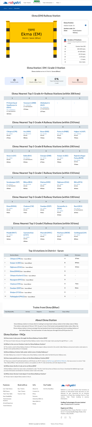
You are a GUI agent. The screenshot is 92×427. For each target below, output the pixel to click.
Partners (35, 396)
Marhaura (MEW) (63, 233)
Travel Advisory (7, 405)
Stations (11, 8)
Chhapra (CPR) (12, 132)
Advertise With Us (38, 399)
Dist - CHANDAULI (11, 109)
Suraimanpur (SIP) (13, 182)
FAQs (34, 393)
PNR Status (6, 391)
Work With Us (37, 401)
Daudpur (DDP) (45, 206)
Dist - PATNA (60, 133)
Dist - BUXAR (43, 133)
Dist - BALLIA (26, 158)
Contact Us (36, 391)
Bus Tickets (21, 388)
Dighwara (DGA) (63, 182)
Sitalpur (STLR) (15, 292)
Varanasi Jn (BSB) (29, 103)
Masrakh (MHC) (46, 233)
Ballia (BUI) (27, 156)
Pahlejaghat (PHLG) (17, 297)
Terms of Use (54, 424)
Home (5, 8)
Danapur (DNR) (45, 156)
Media (34, 404)
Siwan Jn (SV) (11, 156)
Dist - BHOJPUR (27, 133)
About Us (35, 388)
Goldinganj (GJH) (80, 233)
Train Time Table (7, 393)
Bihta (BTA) (78, 182)
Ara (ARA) (27, 132)
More (58, 2)
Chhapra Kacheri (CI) (17, 275)
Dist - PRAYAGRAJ (44, 107)
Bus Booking (36, 2)
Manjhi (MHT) (12, 233)
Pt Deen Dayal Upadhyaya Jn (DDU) (12, 105)
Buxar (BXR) (44, 132)
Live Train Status (7, 388)
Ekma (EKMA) (12, 206)
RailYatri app (50, 361)
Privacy (61, 424)
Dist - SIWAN (9, 158)
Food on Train (21, 393)
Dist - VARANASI (27, 105)
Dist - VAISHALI (77, 133)
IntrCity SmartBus (48, 388)
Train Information (48, 2)
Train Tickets (27, 2)
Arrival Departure (8, 403)
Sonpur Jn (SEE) (62, 156)
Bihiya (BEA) (27, 182)
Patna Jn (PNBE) (63, 132)
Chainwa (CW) (28, 206)
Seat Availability (7, 396)
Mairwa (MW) (45, 182)
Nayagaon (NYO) (16, 280)
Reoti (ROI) (78, 206)
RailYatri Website (61, 361)
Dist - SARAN (10, 133)
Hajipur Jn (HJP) (79, 132)
